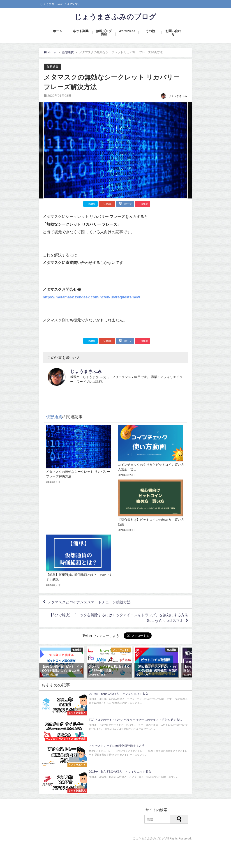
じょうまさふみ (86, 371)
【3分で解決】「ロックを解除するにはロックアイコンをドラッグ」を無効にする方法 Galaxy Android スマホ (120, 617)
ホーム (57, 30)
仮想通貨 (52, 66)
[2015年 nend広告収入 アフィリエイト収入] (115, 704)
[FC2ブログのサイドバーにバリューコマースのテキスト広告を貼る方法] (115, 730)
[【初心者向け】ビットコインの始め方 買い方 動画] (151, 505)
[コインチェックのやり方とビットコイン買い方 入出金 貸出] (151, 451)
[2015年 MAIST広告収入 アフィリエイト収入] (115, 781)
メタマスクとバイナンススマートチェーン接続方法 (89, 602)
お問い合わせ (173, 32)
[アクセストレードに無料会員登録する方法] (115, 755)
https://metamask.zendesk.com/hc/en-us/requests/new (91, 297)
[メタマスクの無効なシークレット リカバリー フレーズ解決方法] (80, 454)
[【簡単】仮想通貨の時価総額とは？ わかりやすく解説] (80, 560)
